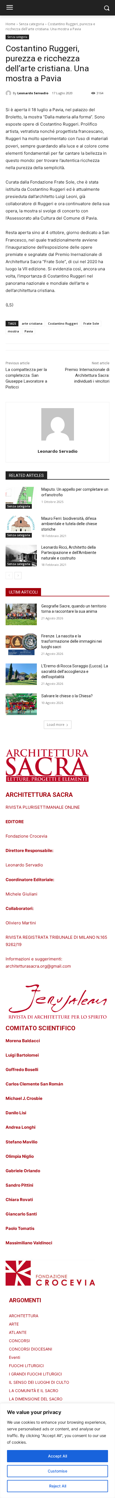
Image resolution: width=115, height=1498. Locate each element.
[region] (57, 1450)
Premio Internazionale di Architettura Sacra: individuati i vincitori (87, 375)
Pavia (29, 331)
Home (10, 24)
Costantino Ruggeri (63, 323)
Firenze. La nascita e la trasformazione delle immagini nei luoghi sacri (71, 641)
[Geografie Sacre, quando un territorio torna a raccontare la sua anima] (21, 614)
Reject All (57, 1486)
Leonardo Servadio (32, 93)
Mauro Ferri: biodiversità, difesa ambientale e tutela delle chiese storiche (69, 523)
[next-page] (18, 575)
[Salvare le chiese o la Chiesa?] (21, 704)
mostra (13, 331)
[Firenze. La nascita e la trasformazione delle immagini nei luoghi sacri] (21, 644)
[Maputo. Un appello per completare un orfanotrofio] (21, 497)
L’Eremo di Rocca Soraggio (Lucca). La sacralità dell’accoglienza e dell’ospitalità (74, 671)
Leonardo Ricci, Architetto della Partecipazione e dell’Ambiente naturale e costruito (68, 552)
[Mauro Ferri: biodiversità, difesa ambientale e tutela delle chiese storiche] (21, 527)
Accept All (57, 1456)
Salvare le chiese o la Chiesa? (67, 696)
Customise (57, 1471)
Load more (55, 724)
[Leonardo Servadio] (9, 93)
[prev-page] (9, 575)
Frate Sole (91, 323)
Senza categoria (31, 24)
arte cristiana (32, 323)
